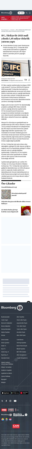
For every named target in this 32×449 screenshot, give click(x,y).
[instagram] (10, 401)
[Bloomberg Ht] (6, 415)
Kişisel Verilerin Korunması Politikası (7, 363)
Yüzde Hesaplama (22, 358)
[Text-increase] (25, 79)
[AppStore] (5, 393)
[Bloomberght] (6, 13)
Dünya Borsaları (5, 329)
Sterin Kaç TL (5, 352)
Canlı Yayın (4, 320)
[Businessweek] (20, 415)
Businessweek (5, 317)
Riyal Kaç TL (4, 355)
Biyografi (3, 379)
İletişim (3, 382)
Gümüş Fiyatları (21, 343)
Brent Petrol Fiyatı (22, 346)
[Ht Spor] (17, 410)
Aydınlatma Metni (6, 373)
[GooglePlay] (15, 393)
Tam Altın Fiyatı (21, 326)
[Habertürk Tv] (11, 410)
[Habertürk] (4, 410)
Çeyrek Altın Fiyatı (22, 323)
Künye (3, 335)
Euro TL (3, 349)
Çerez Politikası (5, 376)
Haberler (12, 30)
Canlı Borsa (20, 340)
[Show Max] (10, 419)
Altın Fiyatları (20, 317)
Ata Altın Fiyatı (21, 332)
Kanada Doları (5, 358)
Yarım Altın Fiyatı (22, 329)
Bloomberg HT (5, 30)
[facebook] (6, 401)
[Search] (26, 13)
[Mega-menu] (30, 13)
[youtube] (15, 401)
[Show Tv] (2, 419)
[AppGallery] (24, 393)
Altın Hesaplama (21, 355)
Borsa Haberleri (5, 326)
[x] (2, 401)
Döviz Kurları (4, 340)
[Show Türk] (6, 419)
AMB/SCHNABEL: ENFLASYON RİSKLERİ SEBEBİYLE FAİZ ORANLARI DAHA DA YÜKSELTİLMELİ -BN (20, 18)
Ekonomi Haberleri (6, 323)
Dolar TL (3, 346)
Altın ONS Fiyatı (21, 335)
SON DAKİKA (4, 18)
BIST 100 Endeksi (21, 352)
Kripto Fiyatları (5, 332)
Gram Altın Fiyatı (21, 320)
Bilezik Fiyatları (21, 349)
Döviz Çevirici (5, 343)
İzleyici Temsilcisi (6, 367)
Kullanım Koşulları (6, 370)
